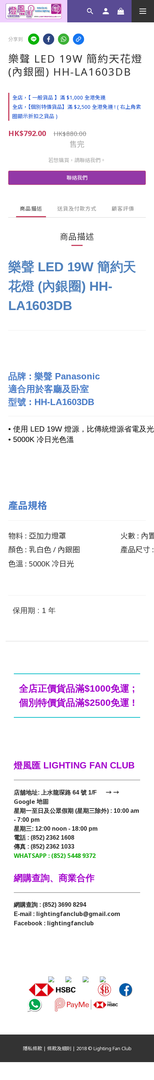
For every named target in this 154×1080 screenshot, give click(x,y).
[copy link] (78, 39)
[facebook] (48, 39)
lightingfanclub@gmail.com (78, 914)
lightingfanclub (70, 923)
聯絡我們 (77, 177)
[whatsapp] (63, 39)
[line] (33, 39)
